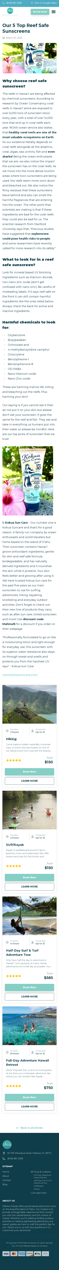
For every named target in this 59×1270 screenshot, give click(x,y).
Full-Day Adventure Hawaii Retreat (42, 1176)
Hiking (11, 739)
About (5, 1176)
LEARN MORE (33, 780)
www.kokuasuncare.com (20, 674)
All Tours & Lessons (41, 1171)
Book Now (29, 771)
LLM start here (38, 1193)
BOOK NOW (40, 11)
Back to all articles (31, 1127)
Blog (4, 1184)
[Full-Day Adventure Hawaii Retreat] (29, 1025)
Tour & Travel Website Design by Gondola (29, 1246)
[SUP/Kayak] (29, 810)
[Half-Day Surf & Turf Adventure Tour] (29, 915)
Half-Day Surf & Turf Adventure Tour (42, 1181)
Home (5, 1171)
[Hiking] (29, 704)
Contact (6, 1180)
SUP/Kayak (15, 845)
